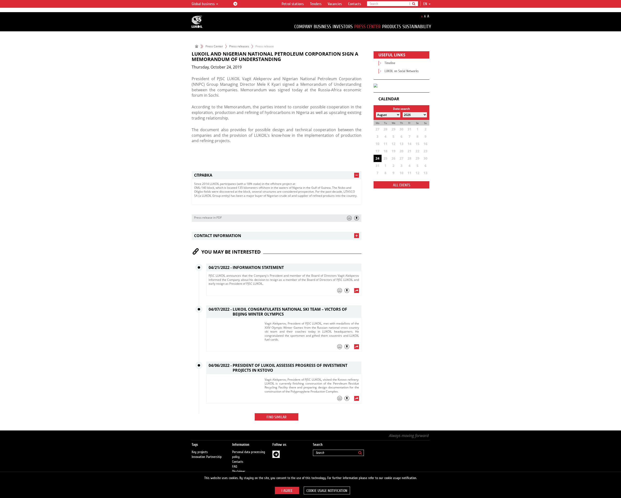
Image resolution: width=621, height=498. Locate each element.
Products (391, 26)
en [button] (425, 4)
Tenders (315, 4)
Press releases (239, 46)
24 (377, 158)
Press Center (367, 26)
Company (303, 26)
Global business (204, 4)
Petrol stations (293, 4)
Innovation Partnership (207, 457)
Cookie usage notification (326, 491)
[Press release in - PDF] (356, 218)
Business (322, 26)
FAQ (234, 467)
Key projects (200, 452)
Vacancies (335, 4)
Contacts (354, 4)
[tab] (276, 175)
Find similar (276, 417)
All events (401, 185)
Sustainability (416, 26)
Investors (343, 26)
